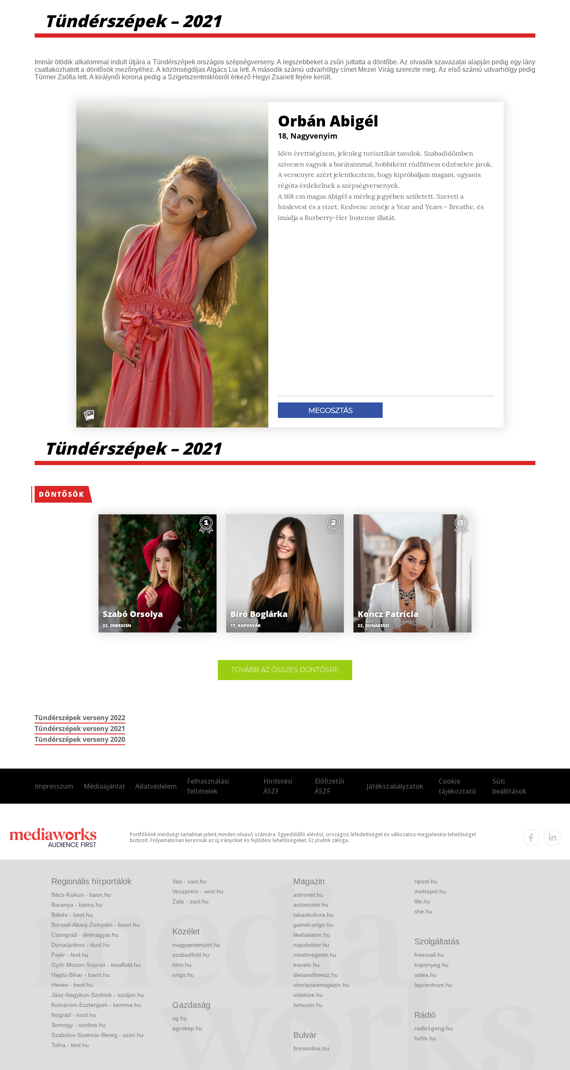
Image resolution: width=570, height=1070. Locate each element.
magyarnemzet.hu (196, 944)
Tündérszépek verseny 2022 (80, 717)
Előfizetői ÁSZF (329, 786)
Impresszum (54, 786)
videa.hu (425, 974)
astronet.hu (308, 894)
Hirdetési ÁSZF (278, 786)
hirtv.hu (182, 964)
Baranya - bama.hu (76, 904)
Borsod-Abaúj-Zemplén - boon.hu (95, 924)
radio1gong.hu (433, 1028)
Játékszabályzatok (395, 786)
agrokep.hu (187, 1028)
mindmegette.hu (314, 954)
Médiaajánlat (104, 786)
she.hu (423, 911)
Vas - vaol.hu (189, 881)
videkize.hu (308, 995)
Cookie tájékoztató (457, 786)
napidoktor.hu (311, 944)
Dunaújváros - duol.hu (80, 944)
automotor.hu (310, 904)
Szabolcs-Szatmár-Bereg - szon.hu (97, 1035)
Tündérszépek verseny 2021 (80, 728)
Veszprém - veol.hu (197, 891)
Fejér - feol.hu (69, 954)
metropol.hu (430, 891)
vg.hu (179, 1018)
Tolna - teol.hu (70, 1045)
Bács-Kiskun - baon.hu (81, 894)
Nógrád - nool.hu (73, 1015)
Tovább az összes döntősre (285, 670)
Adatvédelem (156, 786)
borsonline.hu (311, 1048)
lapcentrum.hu (433, 984)
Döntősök (61, 494)
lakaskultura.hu (313, 914)
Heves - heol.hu (72, 984)
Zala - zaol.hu (190, 901)
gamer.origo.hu (313, 924)
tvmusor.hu (308, 1005)
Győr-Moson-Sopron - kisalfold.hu (96, 964)
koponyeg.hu (431, 964)
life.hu (422, 901)
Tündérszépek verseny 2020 (80, 739)
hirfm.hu (425, 1038)
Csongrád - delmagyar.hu (85, 934)
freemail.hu (429, 954)
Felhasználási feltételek (208, 786)
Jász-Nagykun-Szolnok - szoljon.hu (97, 995)
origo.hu (183, 974)
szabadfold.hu (190, 954)
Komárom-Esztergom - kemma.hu (96, 1005)
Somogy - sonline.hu (78, 1025)
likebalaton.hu (311, 934)
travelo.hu (306, 964)
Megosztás (330, 410)
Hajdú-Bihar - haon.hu (80, 974)
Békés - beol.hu (72, 914)
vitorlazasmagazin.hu (321, 984)
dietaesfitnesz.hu (315, 974)
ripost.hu (425, 881)
